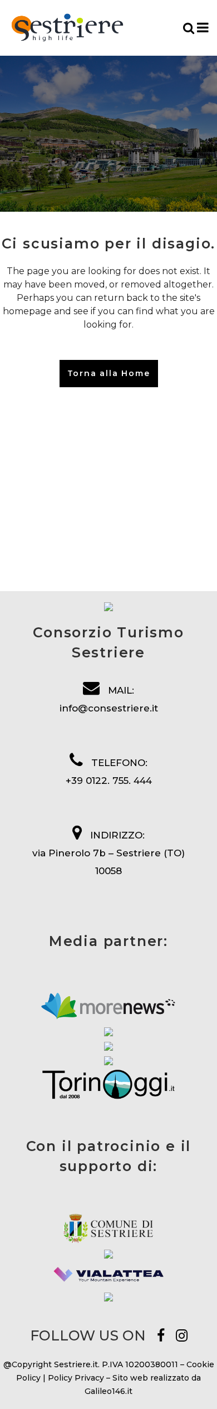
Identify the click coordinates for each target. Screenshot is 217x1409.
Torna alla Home (108, 373)
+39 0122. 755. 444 (109, 780)
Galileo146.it (108, 1391)
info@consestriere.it (109, 708)
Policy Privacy (76, 1378)
